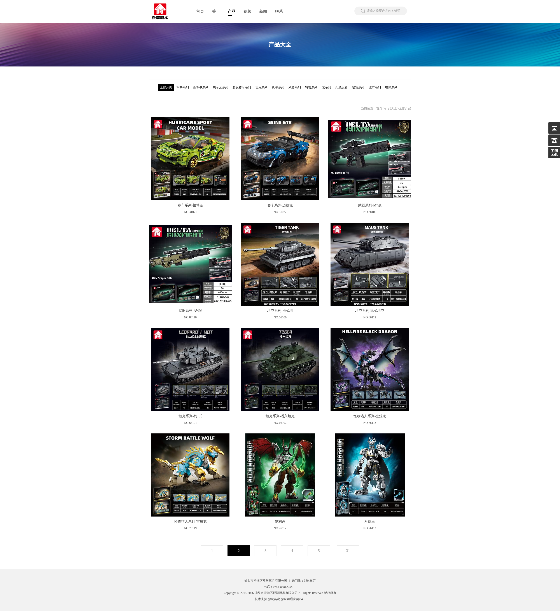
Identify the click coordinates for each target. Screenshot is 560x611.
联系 (279, 11)
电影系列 (391, 87)
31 (348, 550)
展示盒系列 (220, 87)
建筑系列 (358, 87)
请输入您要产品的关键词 (383, 10)
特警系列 (311, 87)
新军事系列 (200, 87)
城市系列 (375, 87)
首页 (200, 11)
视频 (247, 11)
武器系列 (295, 87)
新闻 (263, 11)
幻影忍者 (341, 87)
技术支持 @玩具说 (267, 599)
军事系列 (183, 87)
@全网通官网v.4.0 (293, 599)
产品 (232, 11)
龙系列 (326, 87)
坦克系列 (261, 87)
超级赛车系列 (242, 87)
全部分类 (166, 87)
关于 (216, 11)
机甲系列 (278, 87)
